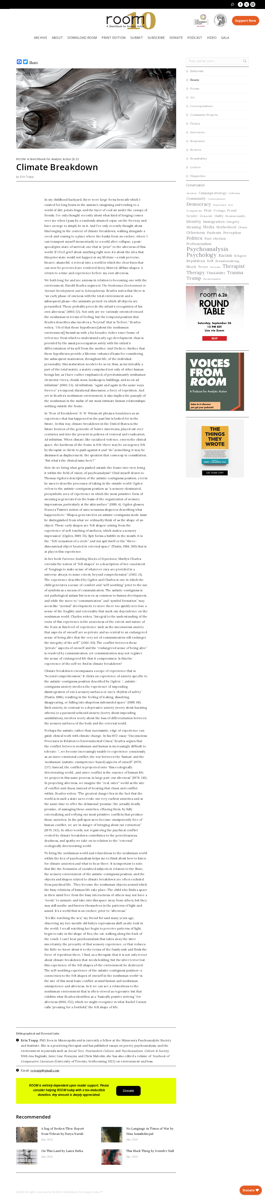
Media (208, 227)
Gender (192, 216)
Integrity (233, 222)
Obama (242, 227)
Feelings (219, 210)
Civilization (234, 193)
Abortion (191, 193)
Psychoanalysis (207, 249)
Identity (193, 221)
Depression (219, 204)
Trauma (235, 272)
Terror (203, 267)
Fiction (195, 123)
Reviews (195, 150)
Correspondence (201, 106)
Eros (230, 205)
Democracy (198, 204)
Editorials (197, 71)
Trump (193, 278)
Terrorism (215, 267)
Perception (232, 233)
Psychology (201, 255)
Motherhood (226, 227)
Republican (195, 261)
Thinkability (216, 273)
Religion (240, 256)
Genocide (206, 216)
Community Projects (204, 115)
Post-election (215, 238)
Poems (194, 88)
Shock (191, 267)
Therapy (195, 272)
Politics (194, 238)
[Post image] (26, 1134)
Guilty (219, 216)
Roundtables (198, 158)
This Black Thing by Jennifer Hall (150, 1151)
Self (210, 261)
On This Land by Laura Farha (62, 1151)
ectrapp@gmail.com (44, 1070)
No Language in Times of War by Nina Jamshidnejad (150, 1131)
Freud (231, 210)
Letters (195, 167)
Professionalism (198, 244)
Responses (197, 141)
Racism (225, 255)
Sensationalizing (227, 261)
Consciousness (216, 198)
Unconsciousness (212, 279)
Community (196, 198)
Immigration (214, 221)
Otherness (195, 232)
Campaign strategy (213, 193)
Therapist (234, 266)
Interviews (197, 132)
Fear (208, 210)
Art (192, 97)
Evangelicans (194, 210)
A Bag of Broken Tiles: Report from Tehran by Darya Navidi (62, 1131)
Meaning (193, 227)
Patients (214, 232)
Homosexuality (235, 216)
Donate (128, 1091)
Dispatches (197, 176)
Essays (194, 80)
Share (33, 62)
